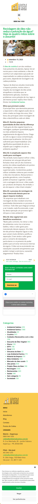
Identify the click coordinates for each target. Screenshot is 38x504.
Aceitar (19, 488)
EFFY (9, 347)
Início (5, 412)
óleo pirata (11, 364)
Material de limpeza (14, 356)
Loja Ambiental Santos (16, 354)
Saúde (9, 374)
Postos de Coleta (9, 426)
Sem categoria (12, 376)
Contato (6, 423)
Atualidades (11, 332)
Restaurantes (12, 371)
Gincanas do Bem (14, 352)
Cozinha (10, 334)
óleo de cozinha (11, 66)
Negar (19, 494)
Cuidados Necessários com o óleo (20, 337)
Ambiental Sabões (14, 327)
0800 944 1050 (19, 21)
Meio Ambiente (13, 359)
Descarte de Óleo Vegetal (17, 342)
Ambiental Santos (14, 330)
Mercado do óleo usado (16, 361)
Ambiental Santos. (18, 102)
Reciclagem (11, 369)
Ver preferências (19, 499)
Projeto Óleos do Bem (15, 366)
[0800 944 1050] (19, 19)
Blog (4, 419)
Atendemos (7, 415)
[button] (35, 467)
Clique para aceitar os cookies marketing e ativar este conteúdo (19, 303)
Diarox (9, 344)
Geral (9, 349)
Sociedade (11, 378)
